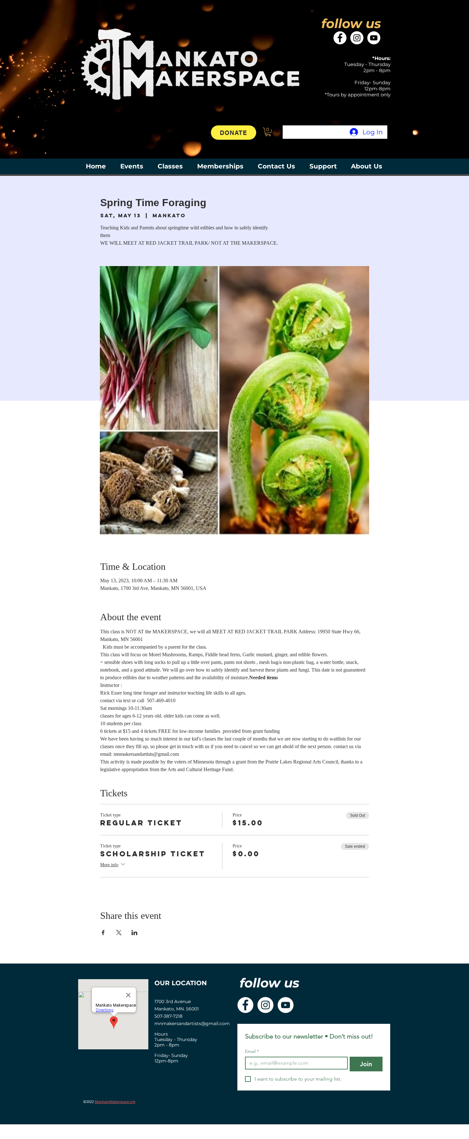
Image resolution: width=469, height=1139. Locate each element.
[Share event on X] (119, 932)
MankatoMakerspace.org (115, 1101)
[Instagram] (356, 37)
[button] (268, 132)
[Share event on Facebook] (103, 932)
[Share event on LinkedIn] (134, 932)
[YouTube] (373, 37)
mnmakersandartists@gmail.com (192, 1023)
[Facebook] (339, 37)
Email (252, 1051)
